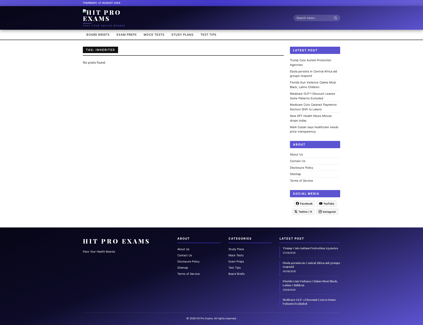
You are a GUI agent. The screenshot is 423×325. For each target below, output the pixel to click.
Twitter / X (305, 211)
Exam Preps (127, 34)
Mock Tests (154, 34)
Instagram (329, 211)
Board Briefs (97, 34)
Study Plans (182, 34)
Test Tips (208, 34)
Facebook (306, 203)
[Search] (336, 18)
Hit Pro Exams (116, 241)
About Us (296, 154)
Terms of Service (301, 180)
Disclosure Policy (301, 167)
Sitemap (295, 174)
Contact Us (297, 160)
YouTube (328, 203)
